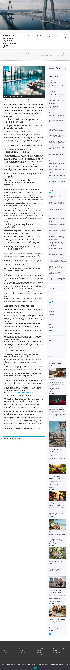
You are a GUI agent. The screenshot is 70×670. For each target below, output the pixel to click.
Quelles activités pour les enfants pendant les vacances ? (57, 208)
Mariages (51, 337)
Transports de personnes (54, 353)
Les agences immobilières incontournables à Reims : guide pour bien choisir (57, 159)
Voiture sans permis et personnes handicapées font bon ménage (56, 244)
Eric (49, 260)
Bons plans (43, 36)
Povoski (7, 96)
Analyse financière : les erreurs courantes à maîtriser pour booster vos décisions (57, 147)
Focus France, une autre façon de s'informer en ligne (10, 40)
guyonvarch (51, 242)
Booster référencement (58, 646)
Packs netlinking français (58, 648)
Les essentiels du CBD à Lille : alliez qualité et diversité (57, 176)
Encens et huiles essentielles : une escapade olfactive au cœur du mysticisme (56, 171)
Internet (50, 330)
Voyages (50, 36)
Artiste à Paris (52, 195)
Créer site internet (57, 654)
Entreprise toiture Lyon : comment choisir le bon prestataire (56, 116)
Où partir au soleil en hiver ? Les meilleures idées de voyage (56, 107)
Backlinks (51, 208)
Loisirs (50, 333)
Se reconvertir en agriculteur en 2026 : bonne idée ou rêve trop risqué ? (57, 204)
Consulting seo (52, 230)
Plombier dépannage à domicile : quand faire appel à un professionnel (57, 180)
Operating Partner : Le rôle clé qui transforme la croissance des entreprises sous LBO (56, 165)
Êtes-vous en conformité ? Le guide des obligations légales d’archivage (57, 142)
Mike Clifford (52, 254)
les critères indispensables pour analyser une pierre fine (56, 86)
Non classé (51, 343)
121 (54, 634)
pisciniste (20, 96)
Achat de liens (40, 657)
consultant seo (52, 224)
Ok (35, 667)
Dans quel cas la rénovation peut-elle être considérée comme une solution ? (57, 279)
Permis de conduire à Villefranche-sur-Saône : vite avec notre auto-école (56, 137)
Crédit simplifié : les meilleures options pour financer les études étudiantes (56, 131)
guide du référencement (54, 266)
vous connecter (12, 441)
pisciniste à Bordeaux (36, 144)
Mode (50, 340)
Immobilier (51, 327)
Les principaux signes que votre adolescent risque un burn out (57, 214)
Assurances (51, 311)
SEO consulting (56, 652)
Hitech (50, 324)
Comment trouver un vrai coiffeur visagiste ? (23, 392)
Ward (50, 248)
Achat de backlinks (57, 657)
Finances (51, 321)
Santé (36, 36)
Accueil (56, 53)
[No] (68, 666)
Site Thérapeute (53, 236)
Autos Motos (55, 39)
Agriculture (51, 305)
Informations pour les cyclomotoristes (53, 274)
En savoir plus (52, 393)
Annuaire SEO (56, 650)
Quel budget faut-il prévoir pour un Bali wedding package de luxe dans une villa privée (56, 102)
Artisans (57, 36)
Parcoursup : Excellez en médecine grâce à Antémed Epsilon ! (56, 125)
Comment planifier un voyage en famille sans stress (56, 120)
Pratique (30, 36)
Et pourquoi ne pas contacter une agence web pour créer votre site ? (57, 220)
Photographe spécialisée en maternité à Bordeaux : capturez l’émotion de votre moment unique (56, 153)
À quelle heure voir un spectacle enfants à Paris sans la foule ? (57, 196)
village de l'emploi (53, 272)
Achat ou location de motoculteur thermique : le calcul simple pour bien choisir (57, 96)
